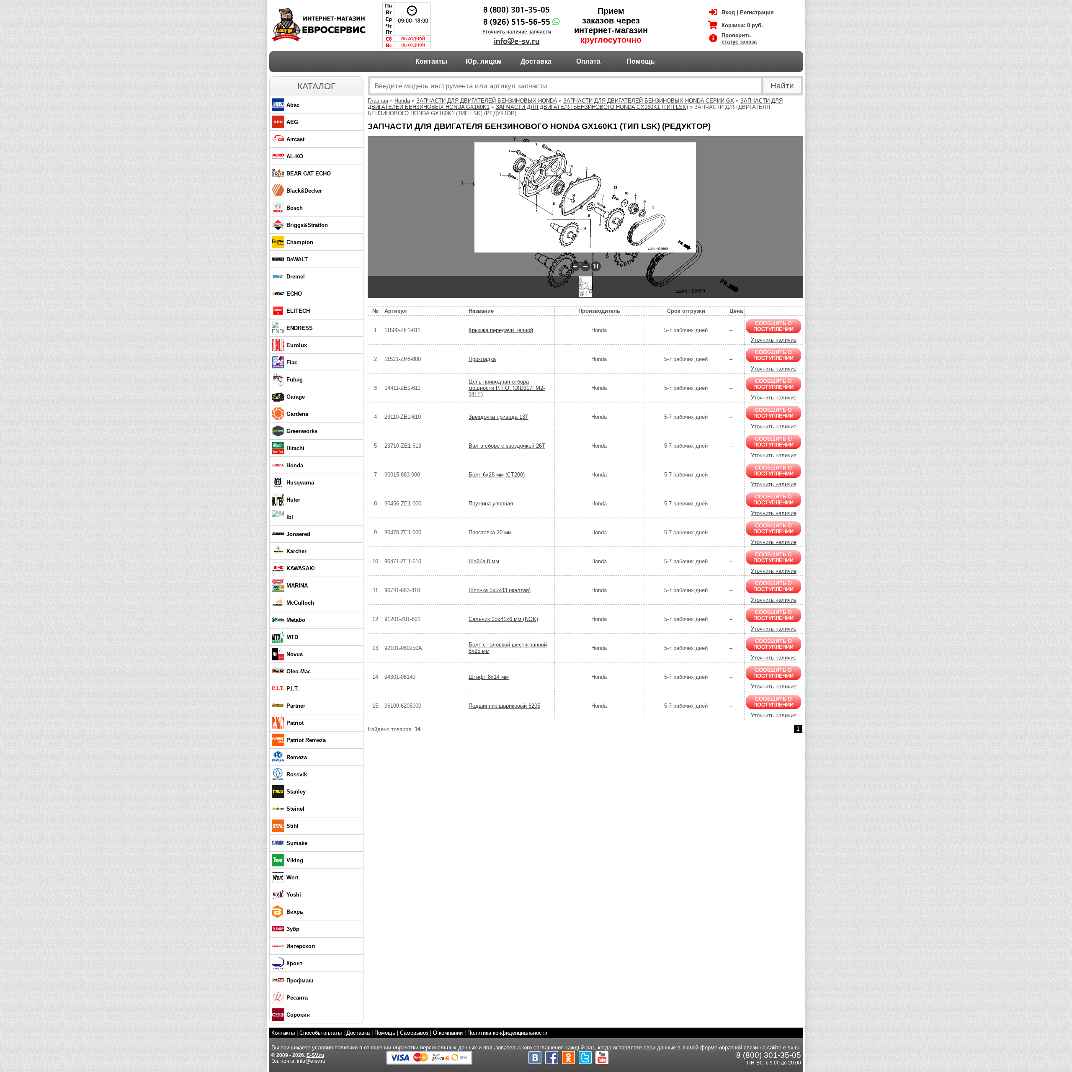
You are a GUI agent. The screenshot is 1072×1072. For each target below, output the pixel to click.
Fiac (291, 362)
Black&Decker (304, 191)
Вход (728, 12)
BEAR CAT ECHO (308, 173)
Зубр (292, 929)
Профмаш (299, 980)
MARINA (297, 585)
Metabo (295, 620)
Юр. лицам (484, 61)
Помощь (640, 61)
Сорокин (298, 1015)
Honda (294, 465)
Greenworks (301, 431)
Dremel (295, 276)
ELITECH (298, 311)
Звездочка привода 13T (498, 417)
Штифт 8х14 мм (489, 677)
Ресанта (297, 998)
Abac (292, 105)
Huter (293, 500)
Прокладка (482, 359)
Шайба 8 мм (484, 561)
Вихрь (294, 912)
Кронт (294, 963)
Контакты (431, 61)
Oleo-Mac (298, 671)
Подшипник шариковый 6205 (504, 706)
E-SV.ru (315, 1055)
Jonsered (298, 534)
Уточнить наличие (773, 340)
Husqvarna (300, 482)
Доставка (536, 61)
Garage (295, 397)
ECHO (294, 294)
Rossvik (296, 774)
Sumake (296, 843)
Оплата (588, 61)
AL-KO (294, 156)
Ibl (289, 517)
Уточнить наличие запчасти (516, 32)
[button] (575, 266)
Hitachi (295, 448)
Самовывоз (414, 1033)
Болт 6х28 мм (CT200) (497, 475)
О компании (448, 1033)
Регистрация (757, 12)
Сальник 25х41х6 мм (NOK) (503, 619)
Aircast (295, 139)
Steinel (295, 809)
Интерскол (300, 946)
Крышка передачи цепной (501, 330)
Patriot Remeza (306, 740)
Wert (292, 877)
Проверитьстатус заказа (739, 38)
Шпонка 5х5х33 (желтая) (500, 590)
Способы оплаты (320, 1033)
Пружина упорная (491, 503)
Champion (299, 242)
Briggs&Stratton (307, 225)
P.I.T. (292, 688)
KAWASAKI (300, 568)
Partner (295, 706)
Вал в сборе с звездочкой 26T (507, 446)
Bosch (294, 208)
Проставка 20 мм (490, 532)
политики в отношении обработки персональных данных (406, 1047)
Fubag (294, 379)
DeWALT (297, 259)
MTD (292, 637)
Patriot (295, 723)
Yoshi (293, 895)
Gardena (297, 414)
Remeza (296, 757)
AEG (292, 122)
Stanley (296, 792)
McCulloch (300, 603)
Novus (294, 654)
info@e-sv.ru (517, 41)
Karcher (296, 551)
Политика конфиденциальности (507, 1033)
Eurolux (296, 345)
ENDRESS (299, 328)
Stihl (292, 826)
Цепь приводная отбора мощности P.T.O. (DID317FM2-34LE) (507, 388)
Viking (294, 860)
